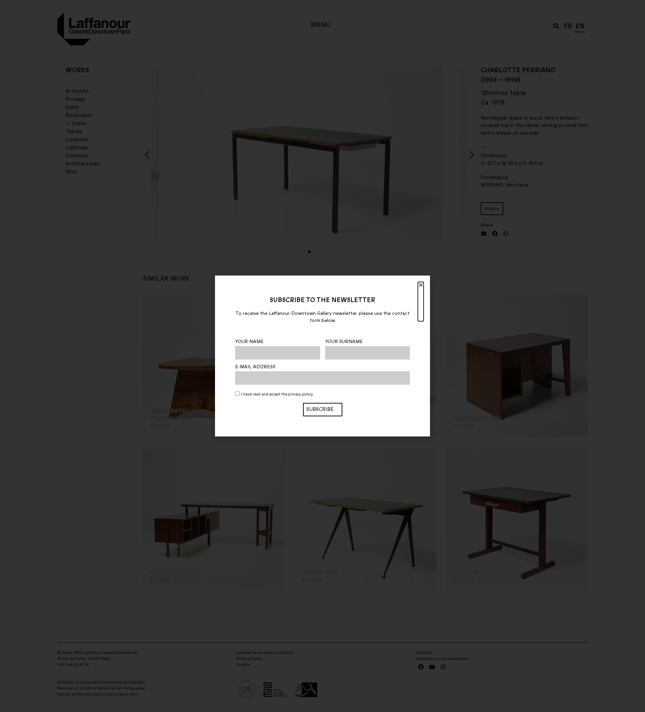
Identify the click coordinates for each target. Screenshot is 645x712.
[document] (322, 356)
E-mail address (255, 367)
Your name (249, 341)
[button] (420, 301)
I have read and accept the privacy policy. (277, 394)
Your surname (344, 341)
